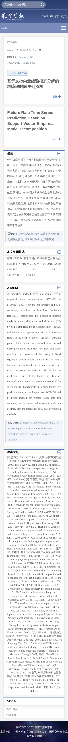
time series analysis (29, 434)
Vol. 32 (18, 49)
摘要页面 (11, 715)
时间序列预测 (15, 239)
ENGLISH (47, 16)
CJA (64, 16)
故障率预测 (47, 239)
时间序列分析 (32, 239)
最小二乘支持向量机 (46, 233)
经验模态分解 (26, 233)
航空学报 (12, 42)
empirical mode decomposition (38, 422)
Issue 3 (26, 49)
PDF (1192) (12, 708)
